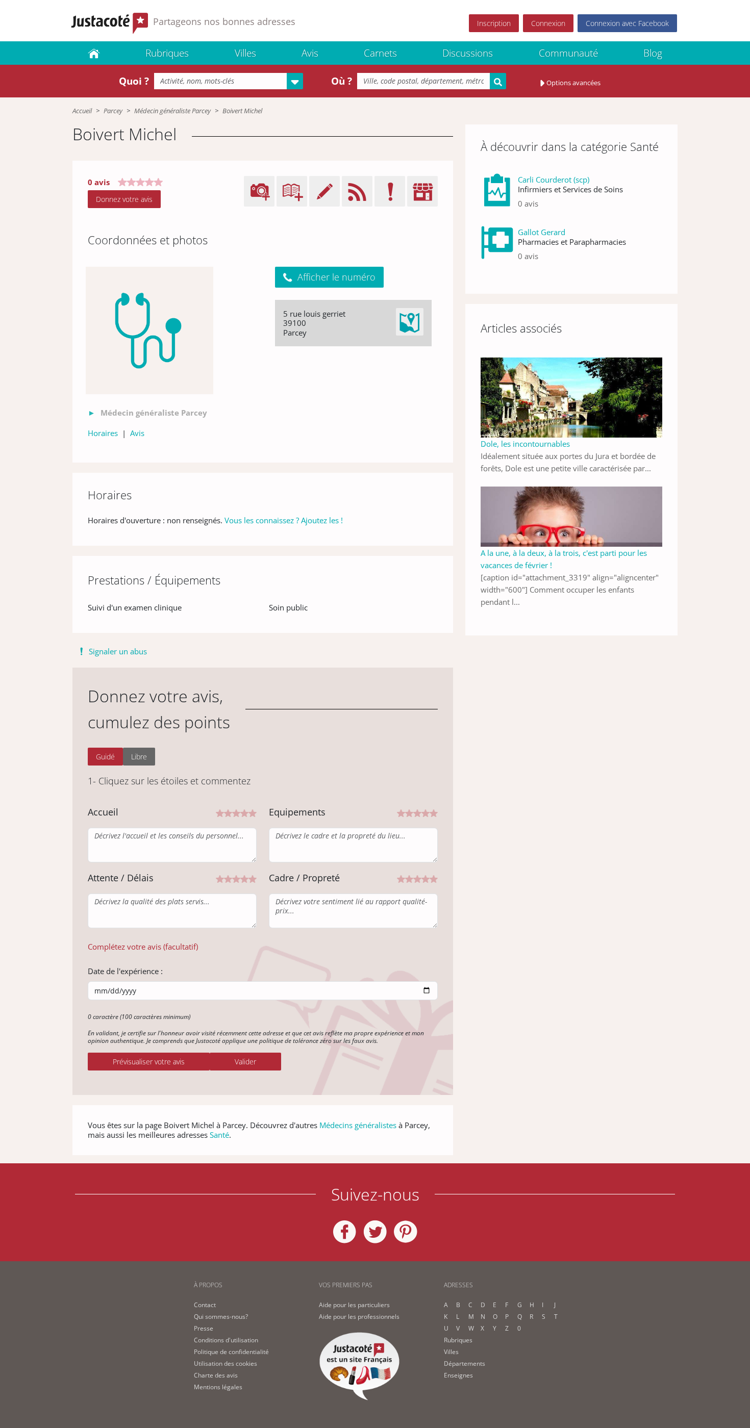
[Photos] (149, 330)
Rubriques (167, 53)
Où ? (341, 81)
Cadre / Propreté (304, 878)
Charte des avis (216, 1375)
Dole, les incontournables (525, 444)
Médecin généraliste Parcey (172, 110)
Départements (464, 1363)
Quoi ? (134, 81)
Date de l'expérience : (125, 971)
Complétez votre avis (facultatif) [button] (143, 946)
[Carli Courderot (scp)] (497, 195)
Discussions (467, 53)
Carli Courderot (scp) (553, 179)
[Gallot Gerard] (497, 248)
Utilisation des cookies (225, 1363)
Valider (245, 1061)
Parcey (113, 110)
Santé (219, 1135)
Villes (245, 53)
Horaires (103, 433)
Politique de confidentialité (231, 1352)
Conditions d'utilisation (226, 1340)
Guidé (105, 756)
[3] (236, 812)
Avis (310, 53)
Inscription (494, 23)
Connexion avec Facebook (627, 23)
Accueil (82, 110)
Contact (205, 1305)
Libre (139, 756)
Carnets (380, 53)
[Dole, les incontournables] (571, 396)
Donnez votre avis (124, 199)
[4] (244, 812)
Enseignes (458, 1375)
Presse (203, 1328)
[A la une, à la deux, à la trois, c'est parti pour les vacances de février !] (571, 516)
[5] (252, 812)
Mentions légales (218, 1387)
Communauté (568, 53)
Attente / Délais (121, 878)
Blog (652, 53)
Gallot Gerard (541, 232)
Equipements (297, 812)
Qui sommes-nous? (221, 1316)
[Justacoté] (94, 53)
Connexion (548, 23)
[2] (228, 812)
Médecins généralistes (357, 1125)
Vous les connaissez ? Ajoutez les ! (283, 520)
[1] (220, 812)
